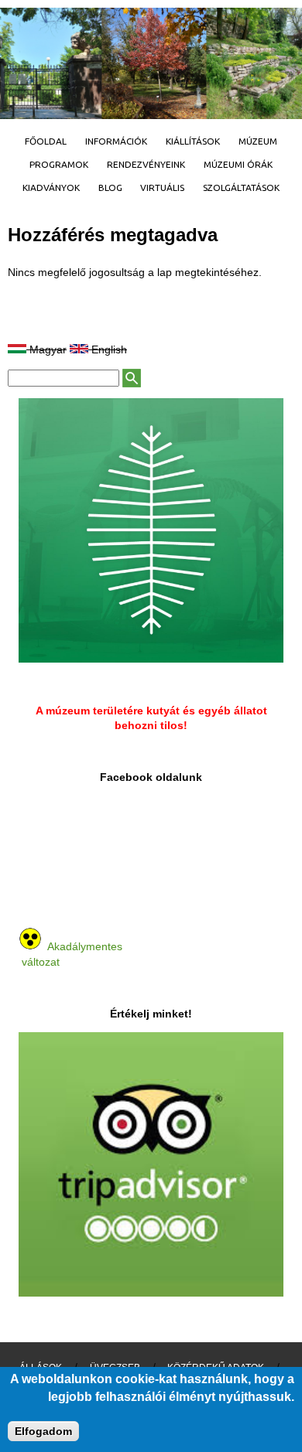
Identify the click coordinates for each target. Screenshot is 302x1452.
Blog (110, 187)
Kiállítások (193, 141)
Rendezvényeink (146, 164)
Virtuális (162, 187)
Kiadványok (51, 187)
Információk (116, 141)
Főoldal (46, 141)
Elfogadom (43, 1431)
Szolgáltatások (241, 187)
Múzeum (258, 141)
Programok (58, 164)
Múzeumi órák (238, 164)
